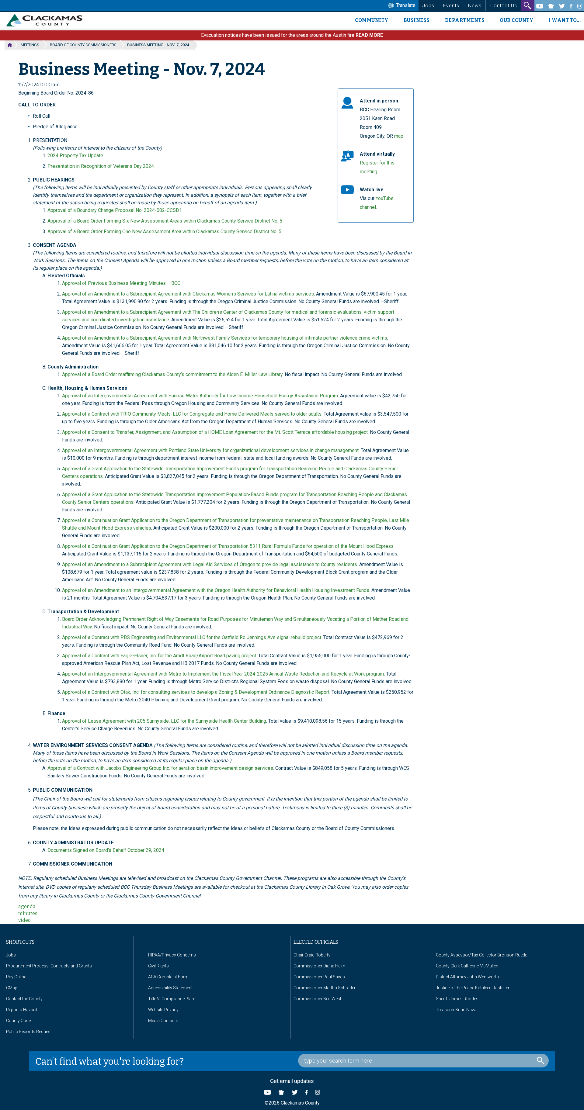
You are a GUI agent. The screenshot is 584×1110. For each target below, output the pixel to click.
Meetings (30, 45)
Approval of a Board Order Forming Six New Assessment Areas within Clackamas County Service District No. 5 (164, 221)
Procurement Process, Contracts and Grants (49, 965)
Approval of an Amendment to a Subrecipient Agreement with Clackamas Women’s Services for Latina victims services (188, 294)
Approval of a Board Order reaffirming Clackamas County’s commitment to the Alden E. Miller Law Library (172, 374)
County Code (18, 1020)
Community (371, 20)
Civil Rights (158, 965)
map (398, 136)
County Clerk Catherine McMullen (467, 965)
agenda (27, 906)
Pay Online (16, 976)
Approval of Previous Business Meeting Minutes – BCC (121, 283)
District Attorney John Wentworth (467, 976)
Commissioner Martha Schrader (325, 987)
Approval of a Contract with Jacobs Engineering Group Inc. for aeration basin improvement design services (160, 768)
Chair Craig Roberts (312, 955)
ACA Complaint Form (168, 976)
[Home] (46, 20)
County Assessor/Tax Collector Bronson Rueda (481, 955)
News (474, 6)
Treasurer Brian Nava (456, 1009)
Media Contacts (163, 1020)
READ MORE (369, 35)
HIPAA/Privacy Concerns (172, 955)
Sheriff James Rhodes (457, 998)
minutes (27, 913)
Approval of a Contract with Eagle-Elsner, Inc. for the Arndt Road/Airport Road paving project (159, 656)
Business (417, 20)
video (24, 920)
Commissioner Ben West (317, 998)
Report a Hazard (21, 1009)
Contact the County (24, 998)
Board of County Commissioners (83, 45)
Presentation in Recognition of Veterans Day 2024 (100, 166)
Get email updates (292, 1081)
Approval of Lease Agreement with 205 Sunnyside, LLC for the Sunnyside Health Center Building (164, 721)
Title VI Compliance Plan (171, 998)
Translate (405, 5)
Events (451, 6)
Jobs (428, 6)
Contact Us (503, 6)
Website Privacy (163, 1009)
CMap (11, 987)
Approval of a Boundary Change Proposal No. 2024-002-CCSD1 (114, 210)
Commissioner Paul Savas (319, 976)
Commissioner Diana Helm (319, 965)
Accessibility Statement (170, 987)
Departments (465, 20)
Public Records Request (29, 1031)
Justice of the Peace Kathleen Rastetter (472, 987)
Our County (516, 20)
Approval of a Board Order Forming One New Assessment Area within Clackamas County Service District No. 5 (164, 231)
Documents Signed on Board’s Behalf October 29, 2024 (105, 850)
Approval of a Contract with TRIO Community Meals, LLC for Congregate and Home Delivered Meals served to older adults (192, 414)
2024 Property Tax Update (75, 155)
